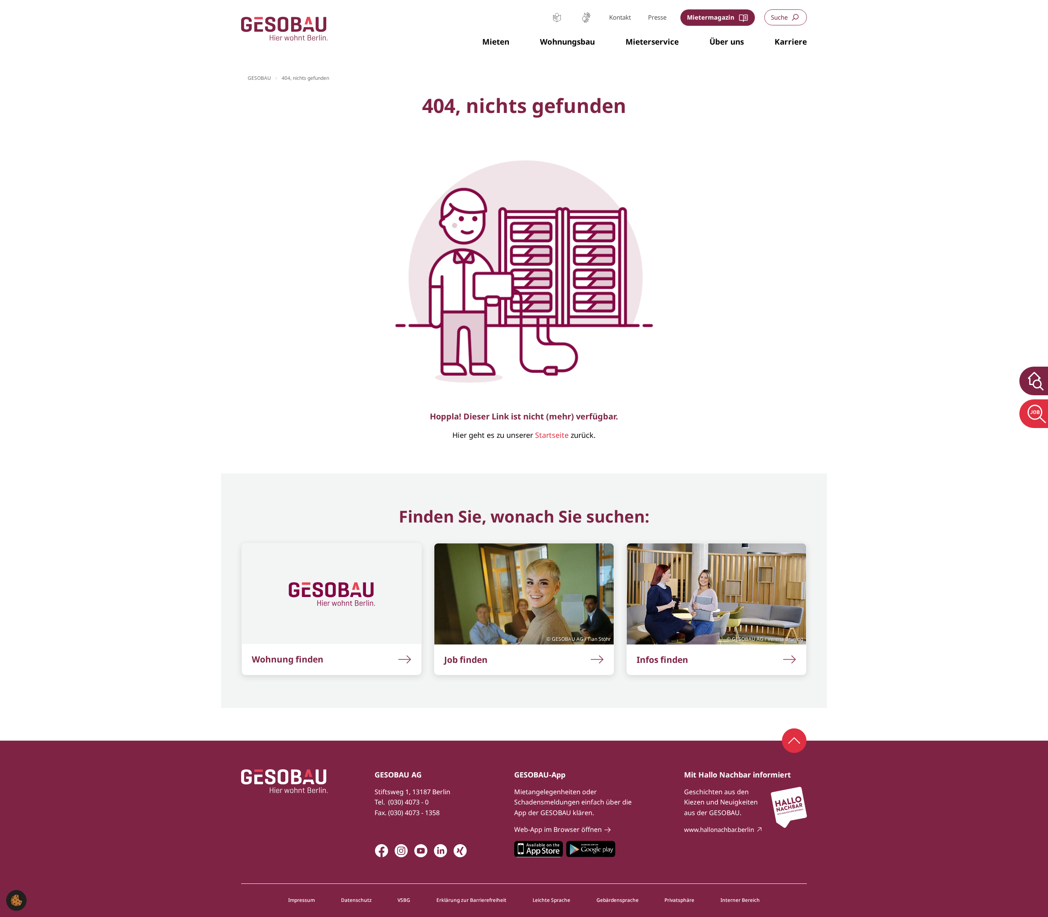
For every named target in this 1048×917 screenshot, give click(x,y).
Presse (657, 17)
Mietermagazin (710, 17)
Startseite (552, 435)
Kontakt (620, 17)
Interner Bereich (740, 900)
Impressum (301, 900)
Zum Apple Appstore (538, 849)
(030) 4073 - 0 (408, 802)
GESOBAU (259, 77)
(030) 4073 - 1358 (414, 812)
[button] (496, 42)
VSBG (404, 900)
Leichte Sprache (557, 17)
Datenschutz (356, 900)
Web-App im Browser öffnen (558, 829)
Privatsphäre (679, 900)
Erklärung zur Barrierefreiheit (471, 900)
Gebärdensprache (586, 17)
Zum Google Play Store (590, 849)
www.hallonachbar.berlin (719, 829)
